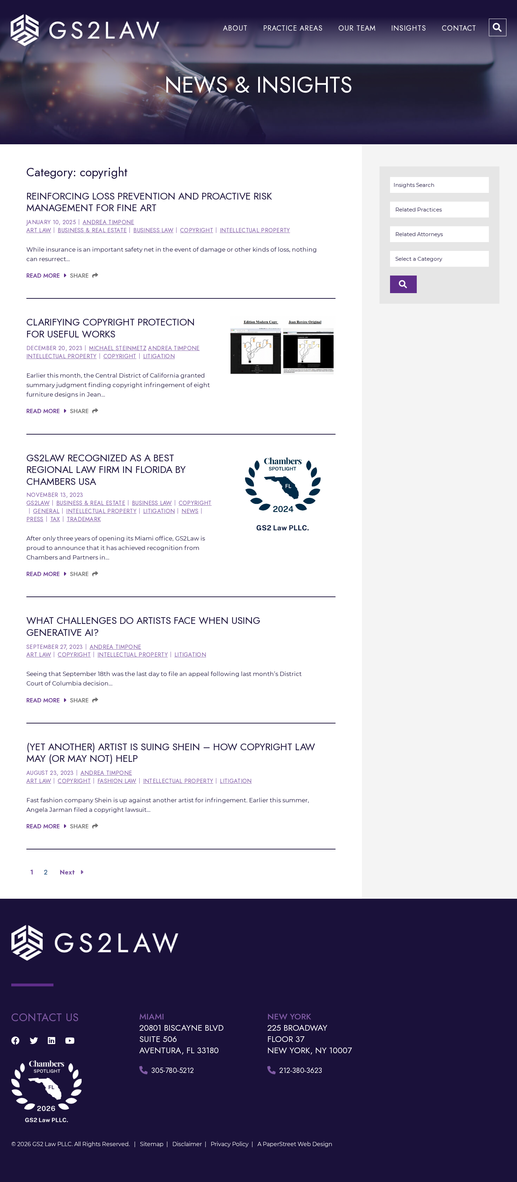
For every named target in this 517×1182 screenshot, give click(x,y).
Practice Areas (293, 28)
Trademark (84, 519)
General (46, 511)
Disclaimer (187, 1144)
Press (35, 519)
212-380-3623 (300, 1070)
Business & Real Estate (92, 230)
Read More (43, 275)
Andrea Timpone (108, 222)
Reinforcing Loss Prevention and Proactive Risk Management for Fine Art (149, 202)
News (189, 511)
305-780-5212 (172, 1070)
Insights (408, 28)
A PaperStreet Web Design (294, 1144)
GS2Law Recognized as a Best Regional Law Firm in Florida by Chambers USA (106, 469)
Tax (55, 519)
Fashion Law (116, 781)
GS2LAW (38, 503)
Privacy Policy (230, 1144)
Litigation (159, 356)
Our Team (357, 28)
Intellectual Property (255, 230)
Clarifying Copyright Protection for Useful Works (110, 328)
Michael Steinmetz (117, 348)
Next (68, 872)
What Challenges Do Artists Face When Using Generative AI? (143, 626)
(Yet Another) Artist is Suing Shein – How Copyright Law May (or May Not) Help (170, 753)
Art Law (38, 230)
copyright (196, 230)
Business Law (153, 230)
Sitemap (152, 1144)
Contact (459, 28)
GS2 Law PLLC (52, 1144)
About (235, 28)
